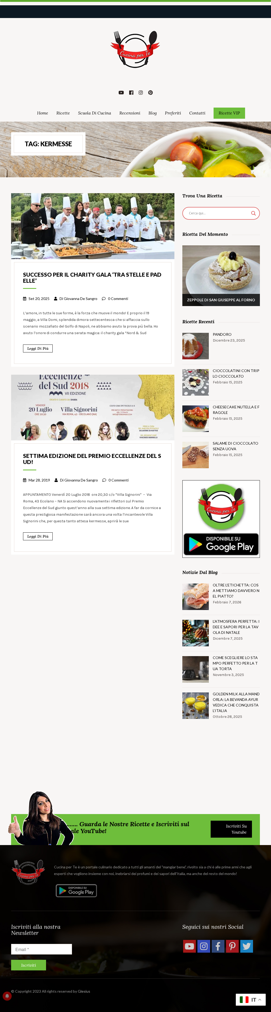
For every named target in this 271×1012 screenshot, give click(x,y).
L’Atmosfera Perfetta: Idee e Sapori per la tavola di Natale (236, 627)
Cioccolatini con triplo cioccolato (236, 373)
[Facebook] (218, 946)
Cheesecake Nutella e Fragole (236, 410)
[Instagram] (203, 946)
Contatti (197, 113)
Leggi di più (37, 348)
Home (42, 113)
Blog (152, 113)
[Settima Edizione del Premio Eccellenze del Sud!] (92, 407)
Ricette (63, 113)
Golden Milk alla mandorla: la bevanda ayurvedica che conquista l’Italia (236, 702)
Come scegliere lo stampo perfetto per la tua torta (235, 663)
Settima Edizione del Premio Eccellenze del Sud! (92, 459)
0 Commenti (118, 298)
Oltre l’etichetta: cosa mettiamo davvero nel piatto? (236, 590)
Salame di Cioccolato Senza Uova (235, 446)
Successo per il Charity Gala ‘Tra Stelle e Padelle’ (92, 277)
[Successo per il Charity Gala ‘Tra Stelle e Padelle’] (92, 225)
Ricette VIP (229, 113)
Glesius (84, 991)
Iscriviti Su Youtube (236, 829)
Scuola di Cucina (94, 113)
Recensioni (129, 113)
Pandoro (222, 334)
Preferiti (173, 113)
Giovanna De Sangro (80, 298)
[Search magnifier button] (253, 213)
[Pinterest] (232, 946)
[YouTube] (189, 946)
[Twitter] (246, 946)
